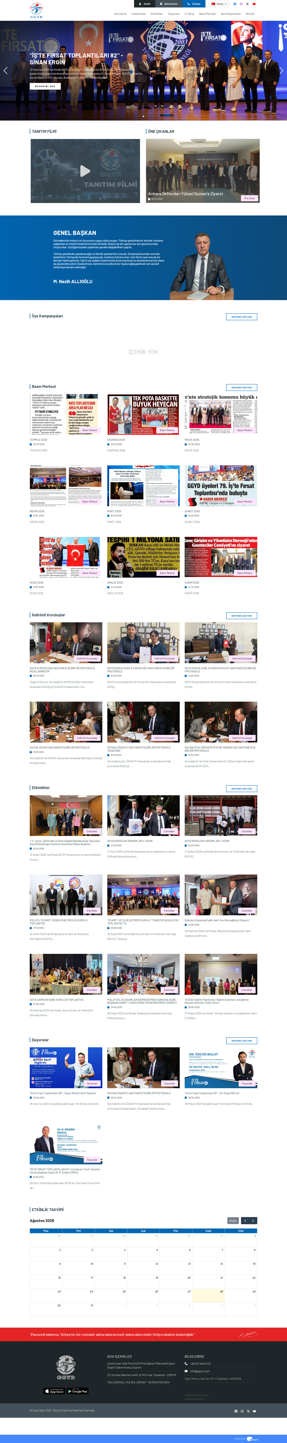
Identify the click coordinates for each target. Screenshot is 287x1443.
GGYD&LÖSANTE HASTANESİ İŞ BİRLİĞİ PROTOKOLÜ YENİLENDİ (139, 749)
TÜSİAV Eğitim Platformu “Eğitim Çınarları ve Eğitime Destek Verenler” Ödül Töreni (217, 1001)
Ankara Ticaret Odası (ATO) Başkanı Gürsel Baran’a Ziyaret (213, 191)
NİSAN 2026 (37, 511)
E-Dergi (189, 13)
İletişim (250, 13)
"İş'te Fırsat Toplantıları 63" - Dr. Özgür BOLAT (212, 1093)
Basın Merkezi (207, 13)
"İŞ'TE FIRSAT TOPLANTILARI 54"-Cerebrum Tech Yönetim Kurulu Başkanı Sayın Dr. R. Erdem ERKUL (65, 1171)
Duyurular (174, 13)
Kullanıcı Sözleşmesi (197, 1395)
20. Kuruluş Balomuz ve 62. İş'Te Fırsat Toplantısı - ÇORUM (141, 1374)
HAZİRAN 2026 (116, 439)
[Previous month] (245, 1220)
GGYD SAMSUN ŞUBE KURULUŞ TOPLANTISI (56, 999)
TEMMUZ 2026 (38, 439)
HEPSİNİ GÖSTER (242, 316)
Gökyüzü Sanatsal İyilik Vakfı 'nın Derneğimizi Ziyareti (217, 920)
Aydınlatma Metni (195, 1398)
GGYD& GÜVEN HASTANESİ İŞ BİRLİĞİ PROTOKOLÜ (60, 747)
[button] (281, 70)
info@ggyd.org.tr (200, 1371)
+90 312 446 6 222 (200, 1363)
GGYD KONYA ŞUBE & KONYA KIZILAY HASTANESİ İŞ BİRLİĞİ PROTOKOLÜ (220, 669)
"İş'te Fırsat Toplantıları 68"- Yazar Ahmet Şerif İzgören (63, 1093)
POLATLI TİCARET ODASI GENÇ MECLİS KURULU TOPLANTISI (59, 921)
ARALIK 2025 (115, 582)
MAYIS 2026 (192, 439)
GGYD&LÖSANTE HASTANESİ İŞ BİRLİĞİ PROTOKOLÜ (139, 1093)
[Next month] (253, 1220)
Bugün (233, 1220)
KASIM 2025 (192, 582)
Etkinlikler (156, 13)
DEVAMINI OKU (45, 86)
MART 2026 (114, 511)
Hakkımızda (138, 13)
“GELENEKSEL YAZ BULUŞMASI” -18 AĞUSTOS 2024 (138, 1382)
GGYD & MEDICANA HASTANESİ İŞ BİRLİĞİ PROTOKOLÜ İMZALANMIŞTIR (62, 669)
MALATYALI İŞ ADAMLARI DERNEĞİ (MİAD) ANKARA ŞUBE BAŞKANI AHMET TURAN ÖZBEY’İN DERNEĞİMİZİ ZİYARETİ (142, 1001)
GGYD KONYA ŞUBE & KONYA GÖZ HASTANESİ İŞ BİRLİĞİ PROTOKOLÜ (140, 669)
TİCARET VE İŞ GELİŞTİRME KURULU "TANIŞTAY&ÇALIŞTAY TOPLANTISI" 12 (143, 921)
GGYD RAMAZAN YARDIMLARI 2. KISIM (129, 840)
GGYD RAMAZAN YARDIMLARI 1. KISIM (207, 840)
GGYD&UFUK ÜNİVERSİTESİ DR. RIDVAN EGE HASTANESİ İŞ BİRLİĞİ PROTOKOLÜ (220, 749)
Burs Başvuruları (231, 13)
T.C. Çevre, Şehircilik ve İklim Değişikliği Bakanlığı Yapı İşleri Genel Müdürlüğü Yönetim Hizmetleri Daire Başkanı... (65, 842)
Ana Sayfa (120, 13)
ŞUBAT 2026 (192, 511)
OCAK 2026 (36, 582)
